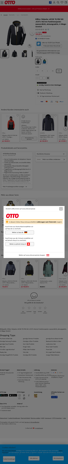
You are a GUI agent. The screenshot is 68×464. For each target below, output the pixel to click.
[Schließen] (61, 208)
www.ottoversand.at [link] (32, 255)
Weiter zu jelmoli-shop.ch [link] (17, 244)
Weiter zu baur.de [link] (17, 232)
